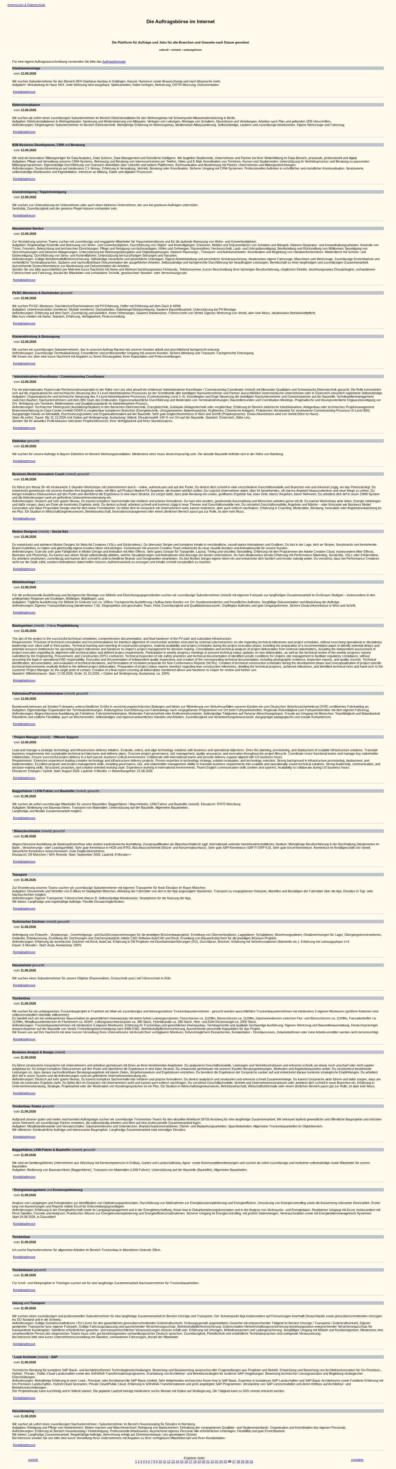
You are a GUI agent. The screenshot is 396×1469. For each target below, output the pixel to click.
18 (195, 1461)
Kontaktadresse (24, 91)
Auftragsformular (114, 61)
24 (221, 1461)
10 (160, 1461)
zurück (33, 1459)
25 (225, 1461)
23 (216, 1461)
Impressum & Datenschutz (26, 5)
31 (251, 1461)
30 (247, 1461)
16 (186, 1461)
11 (164, 1461)
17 (190, 1461)
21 (208, 1461)
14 (177, 1461)
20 (203, 1461)
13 (173, 1461)
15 (182, 1461)
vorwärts (357, 1459)
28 (238, 1461)
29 (242, 1461)
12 (168, 1461)
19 (199, 1461)
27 (234, 1461)
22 (212, 1461)
